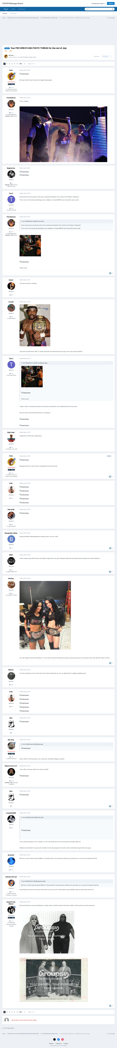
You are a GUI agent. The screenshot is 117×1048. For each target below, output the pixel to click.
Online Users (13, 13)
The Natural (11, 98)
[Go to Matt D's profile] (11, 676)
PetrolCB (11, 509)
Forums (5, 13)
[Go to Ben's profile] (11, 724)
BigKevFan (11, 168)
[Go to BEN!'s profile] (11, 561)
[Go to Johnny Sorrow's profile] (11, 883)
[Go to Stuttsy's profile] (11, 584)
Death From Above (11, 903)
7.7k (12, 548)
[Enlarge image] (24, 73)
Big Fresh (11, 432)
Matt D (11, 670)
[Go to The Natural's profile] (11, 104)
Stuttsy (11, 578)
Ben (11, 718)
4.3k (12, 757)
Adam (11, 280)
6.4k (12, 524)
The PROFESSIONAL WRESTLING (26, 57)
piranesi (11, 855)
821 (12, 316)
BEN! (11, 555)
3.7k (12, 891)
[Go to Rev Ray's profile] (11, 746)
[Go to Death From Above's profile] (11, 910)
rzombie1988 (11, 813)
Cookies (65, 1043)
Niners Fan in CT (11, 766)
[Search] (113, 9)
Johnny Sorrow (11, 877)
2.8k (12, 208)
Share (97, 56)
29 (12, 183)
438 (12, 498)
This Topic (106, 9)
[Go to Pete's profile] (6, 56)
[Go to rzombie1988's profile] (11, 819)
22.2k (12, 781)
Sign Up (111, 3)
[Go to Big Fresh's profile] (11, 438)
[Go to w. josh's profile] (11, 308)
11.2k (12, 869)
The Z (11, 193)
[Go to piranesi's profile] (11, 861)
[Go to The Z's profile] (11, 199)
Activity (13, 9)
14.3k (11, 87)
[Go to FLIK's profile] (11, 489)
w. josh (11, 302)
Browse (6, 9)
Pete (12, 55)
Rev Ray (11, 740)
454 (12, 295)
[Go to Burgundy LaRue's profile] (11, 539)
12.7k (11, 921)
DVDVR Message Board (12, 3)
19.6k (11, 684)
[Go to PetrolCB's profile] (11, 515)
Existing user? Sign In (98, 3)
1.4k (12, 570)
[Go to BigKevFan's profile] (11, 174)
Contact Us (59, 1043)
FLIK (11, 483)
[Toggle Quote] (22, 221)
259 (12, 593)
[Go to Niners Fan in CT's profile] (11, 772)
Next (20, 63)
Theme (51, 1043)
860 (12, 828)
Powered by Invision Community (58, 1045)
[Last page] (24, 64)
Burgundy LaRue (11, 533)
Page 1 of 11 (31, 63)
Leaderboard (21, 9)
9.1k (12, 447)
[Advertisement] (33, 33)
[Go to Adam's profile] (11, 286)
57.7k (11, 112)
